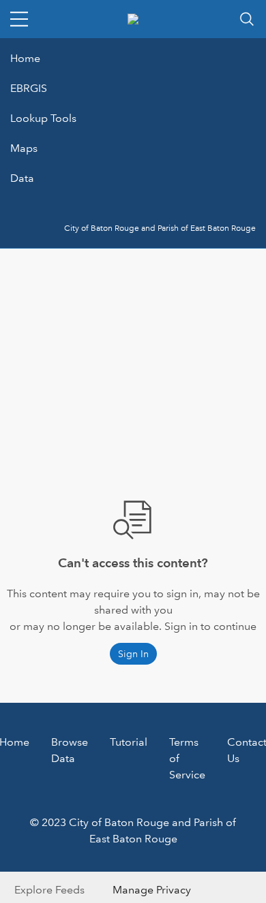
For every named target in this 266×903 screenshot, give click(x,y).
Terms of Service (187, 758)
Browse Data (69, 750)
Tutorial (128, 741)
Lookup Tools (43, 118)
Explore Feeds (49, 889)
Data (22, 178)
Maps (24, 148)
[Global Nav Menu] (19, 19)
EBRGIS (28, 88)
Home (25, 58)
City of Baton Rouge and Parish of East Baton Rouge (160, 228)
